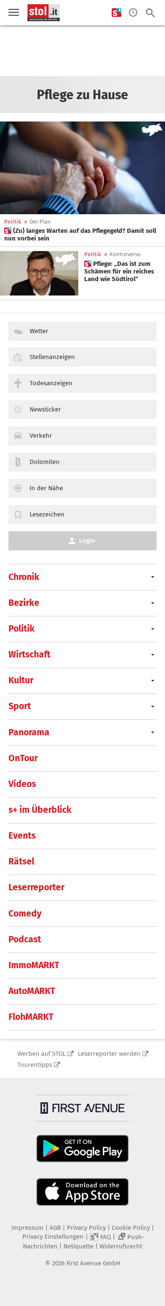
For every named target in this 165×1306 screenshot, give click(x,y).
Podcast (24, 939)
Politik (12, 221)
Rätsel (21, 861)
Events (22, 835)
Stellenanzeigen (52, 357)
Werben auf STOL (41, 1054)
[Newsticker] (133, 13)
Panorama (29, 732)
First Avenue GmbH (93, 1263)
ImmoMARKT (33, 965)
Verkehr (41, 435)
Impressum (27, 1227)
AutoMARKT (31, 991)
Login (87, 540)
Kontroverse (125, 254)
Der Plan (40, 221)
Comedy (24, 913)
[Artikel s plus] (82, 167)
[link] (82, 234)
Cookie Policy (131, 1227)
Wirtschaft (29, 654)
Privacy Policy (86, 1227)
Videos (22, 784)
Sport (19, 706)
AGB (55, 1227)
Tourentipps (34, 1065)
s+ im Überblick (40, 809)
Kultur (20, 680)
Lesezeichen (47, 514)
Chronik (23, 577)
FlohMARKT (30, 1016)
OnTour (23, 758)
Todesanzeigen (51, 383)
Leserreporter (36, 887)
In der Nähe (46, 488)
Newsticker (45, 409)
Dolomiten (45, 462)
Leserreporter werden (109, 1054)
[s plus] (116, 13)
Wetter (39, 331)
